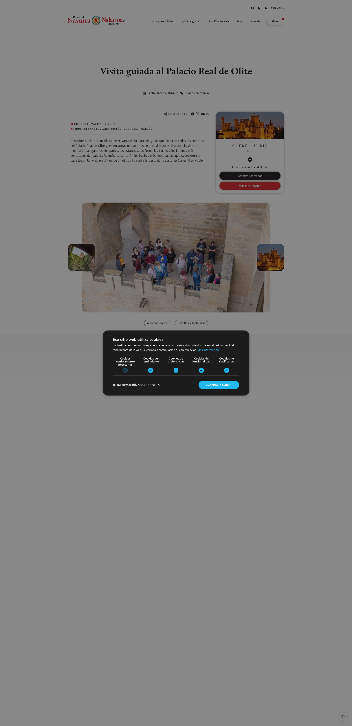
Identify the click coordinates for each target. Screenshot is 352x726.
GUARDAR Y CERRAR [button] (219, 385)
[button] (136, 385)
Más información (208, 350)
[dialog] (176, 363)
